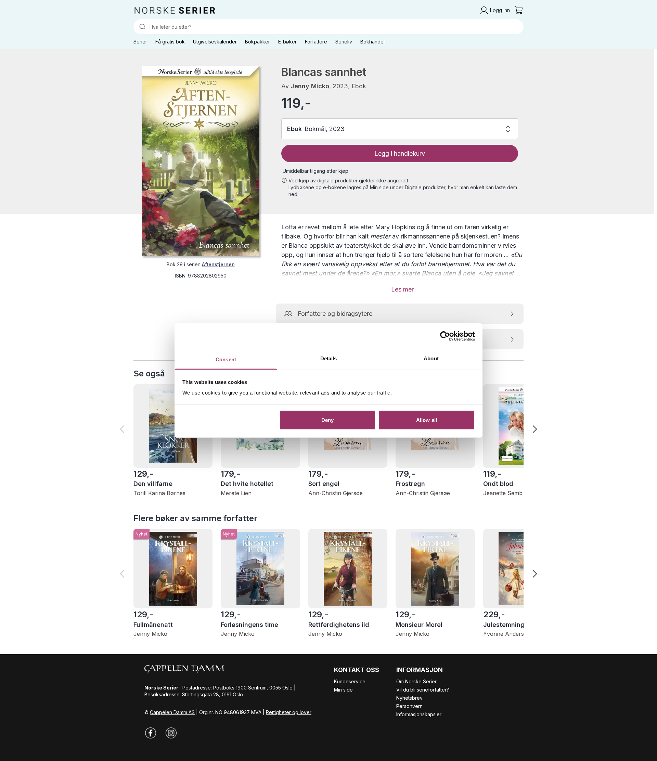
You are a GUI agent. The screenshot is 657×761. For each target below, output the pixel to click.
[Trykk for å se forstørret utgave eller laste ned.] (200, 161)
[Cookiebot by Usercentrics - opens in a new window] (445, 336)
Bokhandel (372, 41)
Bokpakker (257, 41)
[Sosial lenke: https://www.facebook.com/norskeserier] (150, 733)
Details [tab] (328, 358)
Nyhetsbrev (409, 698)
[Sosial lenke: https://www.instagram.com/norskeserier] (171, 733)
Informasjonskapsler (418, 714)
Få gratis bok (170, 41)
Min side (343, 690)
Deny (327, 420)
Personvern (409, 706)
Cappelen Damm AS (172, 712)
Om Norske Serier (416, 681)
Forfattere (316, 41)
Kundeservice (349, 681)
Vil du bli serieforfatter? (422, 690)
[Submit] (141, 26)
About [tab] (431, 358)
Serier (140, 41)
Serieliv (343, 41)
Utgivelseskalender (215, 41)
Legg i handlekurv (399, 153)
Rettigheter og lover (288, 712)
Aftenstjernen (218, 264)
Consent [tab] (226, 359)
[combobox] (328, 26)
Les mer (402, 289)
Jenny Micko (310, 86)
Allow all (426, 420)
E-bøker (287, 41)
